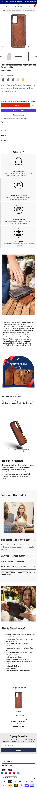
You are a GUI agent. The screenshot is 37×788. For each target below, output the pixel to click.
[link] (18, 166)
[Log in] (30, 6)
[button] (31, 47)
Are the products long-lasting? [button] (13, 567)
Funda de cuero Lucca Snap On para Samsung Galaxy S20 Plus (18, 721)
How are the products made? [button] (12, 561)
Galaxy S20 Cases (16, 10)
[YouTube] (14, 773)
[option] (18, 31)
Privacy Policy (31, 741)
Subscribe (18, 750)
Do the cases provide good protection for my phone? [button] (16, 573)
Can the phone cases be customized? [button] (15, 540)
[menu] (2, 6)
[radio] (3, 79)
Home (2, 10)
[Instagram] (6, 773)
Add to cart (15, 105)
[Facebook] (2, 773)
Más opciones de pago (18, 115)
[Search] (7, 6)
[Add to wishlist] (33, 105)
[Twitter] (18, 773)
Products (8, 10)
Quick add (18, 711)
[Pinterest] (10, 773)
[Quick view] (26, 693)
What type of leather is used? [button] (13, 556)
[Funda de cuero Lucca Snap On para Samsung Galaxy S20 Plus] (18, 700)
